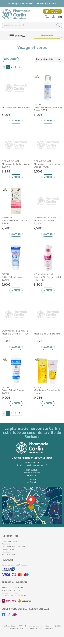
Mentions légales (9, 626)
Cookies (49, 626)
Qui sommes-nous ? (10, 541)
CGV (20, 626)
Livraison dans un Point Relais (14, 595)
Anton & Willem (8, 554)
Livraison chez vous (10, 593)
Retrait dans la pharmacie (12, 587)
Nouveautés (7, 552)
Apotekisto (49, 628)
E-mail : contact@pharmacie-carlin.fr (32, 465)
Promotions (47, 35)
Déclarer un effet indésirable (13, 546)
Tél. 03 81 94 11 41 (32, 462)
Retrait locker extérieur (11, 590)
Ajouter (16, 120)
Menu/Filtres (11, 59)
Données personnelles (34, 626)
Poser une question (10, 544)
